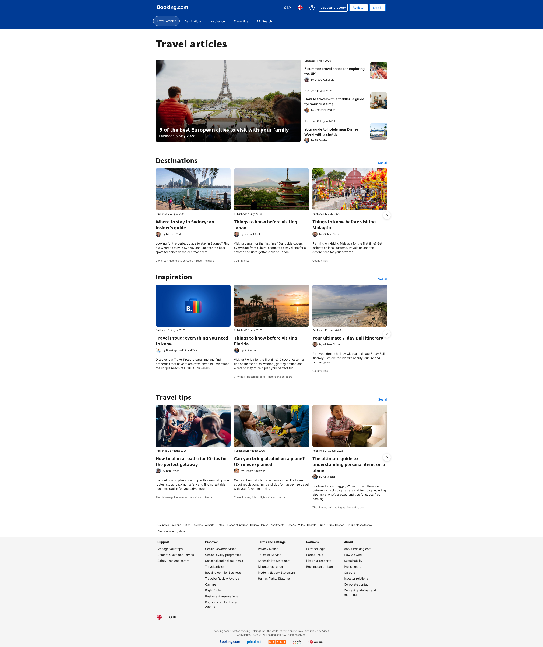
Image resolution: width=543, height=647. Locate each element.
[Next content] (387, 215)
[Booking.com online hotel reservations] (172, 7)
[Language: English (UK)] (159, 617)
